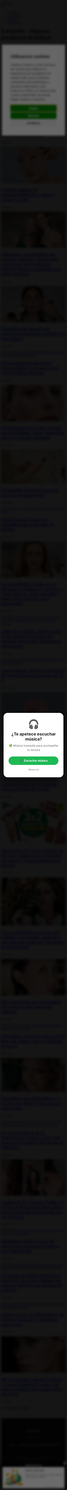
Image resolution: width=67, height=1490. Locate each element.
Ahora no (33, 769)
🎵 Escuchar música (34, 760)
